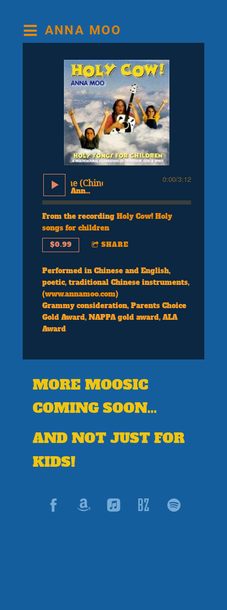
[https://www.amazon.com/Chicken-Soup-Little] (83, 505)
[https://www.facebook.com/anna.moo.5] (53, 505)
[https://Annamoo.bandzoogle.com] (143, 505)
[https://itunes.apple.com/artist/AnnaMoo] (113, 505)
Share (115, 245)
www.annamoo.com (80, 294)
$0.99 (61, 245)
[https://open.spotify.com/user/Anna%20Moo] (174, 505)
